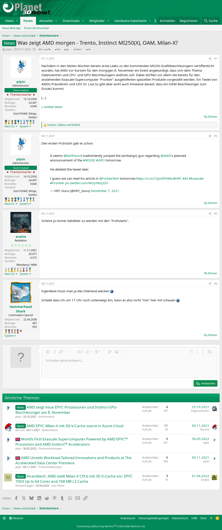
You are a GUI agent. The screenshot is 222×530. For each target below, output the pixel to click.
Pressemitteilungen (50, 448)
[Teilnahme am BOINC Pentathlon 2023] (33, 122)
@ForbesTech (109, 178)
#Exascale (196, 178)
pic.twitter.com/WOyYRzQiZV (86, 183)
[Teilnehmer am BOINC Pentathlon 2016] (18, 269)
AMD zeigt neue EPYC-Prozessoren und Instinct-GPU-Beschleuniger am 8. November (66, 410)
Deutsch (17, 518)
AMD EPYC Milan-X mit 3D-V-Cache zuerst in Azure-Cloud (75, 425)
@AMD (165, 155)
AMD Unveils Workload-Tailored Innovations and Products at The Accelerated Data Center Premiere (73, 460)
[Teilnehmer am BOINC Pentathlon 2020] (24, 269)
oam (88, 49)
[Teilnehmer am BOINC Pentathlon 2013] (9, 269)
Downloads (71, 20)
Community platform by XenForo (111, 526)
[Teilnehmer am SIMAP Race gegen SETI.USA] (6, 122)
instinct (77, 49)
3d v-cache (44, 49)
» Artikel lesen (51, 107)
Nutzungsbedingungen (154, 518)
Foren (28, 20)
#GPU (100, 160)
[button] (17, 21)
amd (57, 49)
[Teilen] (210, 58)
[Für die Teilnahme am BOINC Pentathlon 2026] (21, 330)
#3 (215, 213)
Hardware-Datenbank (130, 20)
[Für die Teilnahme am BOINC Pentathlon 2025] (18, 331)
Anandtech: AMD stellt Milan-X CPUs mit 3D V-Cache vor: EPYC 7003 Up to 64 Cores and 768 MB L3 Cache (74, 479)
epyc (66, 49)
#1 (215, 58)
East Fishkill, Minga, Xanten (25, 115)
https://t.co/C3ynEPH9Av (154, 178)
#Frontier (57, 183)
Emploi (205, 480)
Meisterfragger (24, 485)
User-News (58, 485)
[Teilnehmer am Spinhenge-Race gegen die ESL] (15, 122)
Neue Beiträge (11, 28)
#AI (185, 178)
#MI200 (89, 160)
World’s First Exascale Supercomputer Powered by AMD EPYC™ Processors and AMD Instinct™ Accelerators (71, 441)
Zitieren (212, 116)
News (9, 20)
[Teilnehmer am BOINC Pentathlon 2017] (21, 269)
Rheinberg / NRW (26, 265)
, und (63, 125)
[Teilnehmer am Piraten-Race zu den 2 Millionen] (9, 122)
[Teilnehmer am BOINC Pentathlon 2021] (30, 122)
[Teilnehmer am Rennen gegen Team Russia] (12, 122)
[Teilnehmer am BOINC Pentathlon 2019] (21, 122)
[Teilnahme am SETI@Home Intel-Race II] (24, 122)
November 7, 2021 (105, 191)
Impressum (128, 518)
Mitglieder (97, 20)
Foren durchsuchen (36, 28)
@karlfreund (73, 155)
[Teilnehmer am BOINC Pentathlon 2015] (15, 269)
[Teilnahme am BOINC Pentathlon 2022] (9, 331)
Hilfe (194, 518)
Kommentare (46, 416)
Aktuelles (46, 20)
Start (203, 518)
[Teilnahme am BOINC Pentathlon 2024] (15, 331)
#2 (215, 136)
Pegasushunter (200, 411)
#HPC (177, 178)
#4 (215, 284)
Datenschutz (180, 518)
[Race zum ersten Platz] (18, 122)
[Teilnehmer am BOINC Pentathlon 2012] (6, 269)
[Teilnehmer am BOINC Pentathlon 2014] (12, 269)
